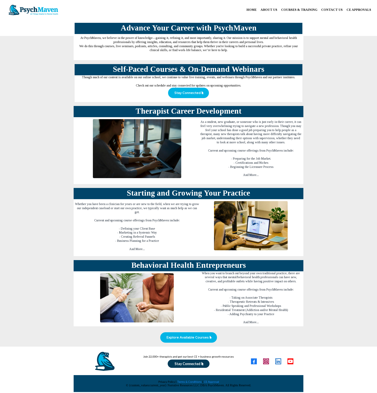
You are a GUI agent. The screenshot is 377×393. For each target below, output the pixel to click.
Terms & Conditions (189, 381)
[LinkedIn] (278, 361)
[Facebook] (254, 361)
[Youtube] (290, 361)
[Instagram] (266, 361)
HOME (251, 9)
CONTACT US (332, 9)
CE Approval (211, 381)
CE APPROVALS (359, 9)
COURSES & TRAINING (299, 9)
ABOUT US (269, 9)
